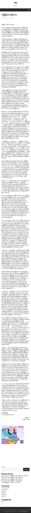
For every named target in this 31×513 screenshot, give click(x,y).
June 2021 (4, 492)
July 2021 (4, 491)
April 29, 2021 (6, 17)
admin (12, 17)
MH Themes (24, 511)
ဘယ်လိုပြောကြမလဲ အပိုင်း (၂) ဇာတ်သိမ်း (11, 482)
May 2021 (4, 494)
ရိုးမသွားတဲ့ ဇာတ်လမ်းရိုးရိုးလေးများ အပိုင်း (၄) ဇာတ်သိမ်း (15, 475)
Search (3, 467)
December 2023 (5, 487)
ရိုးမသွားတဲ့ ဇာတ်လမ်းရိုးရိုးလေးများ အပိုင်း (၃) (12, 477)
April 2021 (4, 496)
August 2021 (5, 489)
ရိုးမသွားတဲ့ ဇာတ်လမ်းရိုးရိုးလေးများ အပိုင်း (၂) (12, 479)
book (3, 501)
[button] (29, 10)
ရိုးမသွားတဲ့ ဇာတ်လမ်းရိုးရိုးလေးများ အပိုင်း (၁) (12, 480)
